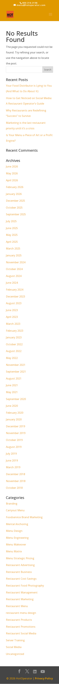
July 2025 (11, 221)
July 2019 (11, 453)
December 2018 (15, 474)
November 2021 (15, 365)
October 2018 (14, 488)
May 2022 (12, 358)
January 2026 (14, 194)
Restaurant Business (19, 572)
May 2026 (12, 173)
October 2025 (14, 207)
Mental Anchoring (17, 524)
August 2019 (13, 447)
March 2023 (13, 324)
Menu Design (14, 531)
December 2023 (15, 296)
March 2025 (13, 248)
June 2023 (12, 310)
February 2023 (14, 330)
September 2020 (16, 399)
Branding (11, 503)
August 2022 (13, 351)
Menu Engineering (17, 538)
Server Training (15, 640)
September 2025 (16, 214)
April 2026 (12, 180)
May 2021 (12, 392)
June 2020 (12, 406)
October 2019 (14, 440)
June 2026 (12, 166)
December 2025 (15, 200)
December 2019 (15, 426)
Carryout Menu (15, 510)
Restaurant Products (19, 620)
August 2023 (13, 303)
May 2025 (12, 235)
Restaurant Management (22, 592)
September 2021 (16, 371)
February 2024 (14, 289)
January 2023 (14, 337)
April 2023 (12, 317)
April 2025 (12, 242)
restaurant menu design (21, 613)
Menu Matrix (14, 551)
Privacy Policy (44, 678)
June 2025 (12, 228)
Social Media (13, 647)
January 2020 (14, 419)
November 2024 (15, 262)
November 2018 (15, 481)
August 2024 (13, 276)
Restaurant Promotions (20, 626)
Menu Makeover (16, 544)
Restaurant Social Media (21, 633)
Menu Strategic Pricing (20, 558)
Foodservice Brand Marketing (24, 517)
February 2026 (14, 187)
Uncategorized (15, 654)
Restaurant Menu (17, 606)
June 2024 (12, 282)
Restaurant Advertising (20, 565)
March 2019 (13, 467)
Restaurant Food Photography (25, 585)
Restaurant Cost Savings (21, 578)
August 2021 (13, 378)
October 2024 (14, 269)
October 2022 (14, 344)
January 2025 (14, 255)
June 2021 (12, 385)
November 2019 (15, 433)
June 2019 (12, 460)
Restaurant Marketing (20, 599)
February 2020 (14, 412)
